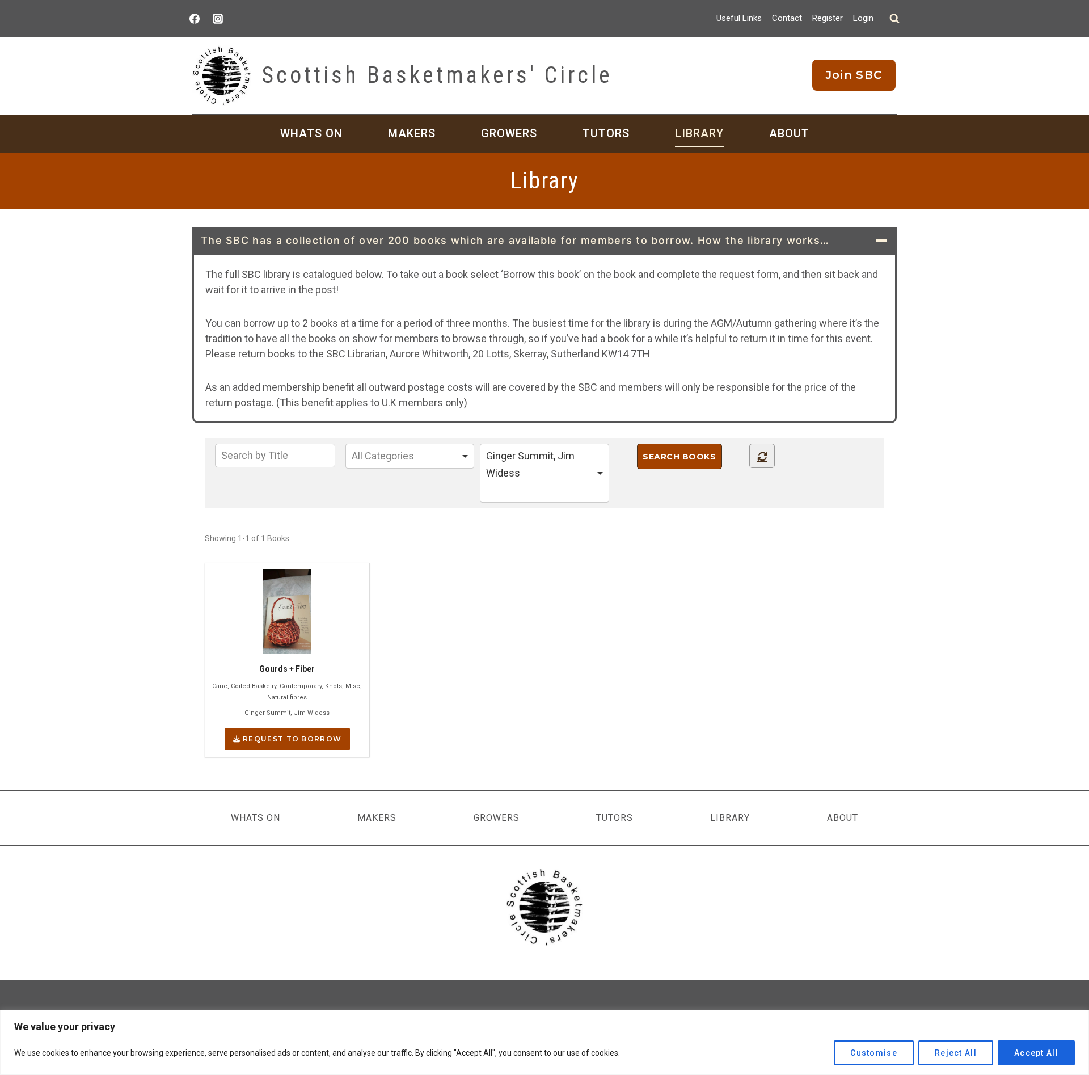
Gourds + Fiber (287, 668)
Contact (787, 18)
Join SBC (854, 75)
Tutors (606, 133)
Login (863, 18)
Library (699, 133)
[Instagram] (218, 19)
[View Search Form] (894, 19)
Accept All (1036, 1052)
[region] (544, 1042)
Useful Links (739, 18)
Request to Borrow (290, 739)
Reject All (956, 1052)
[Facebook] (194, 19)
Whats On (311, 133)
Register (827, 18)
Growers (509, 133)
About (789, 133)
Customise (873, 1052)
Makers (412, 133)
